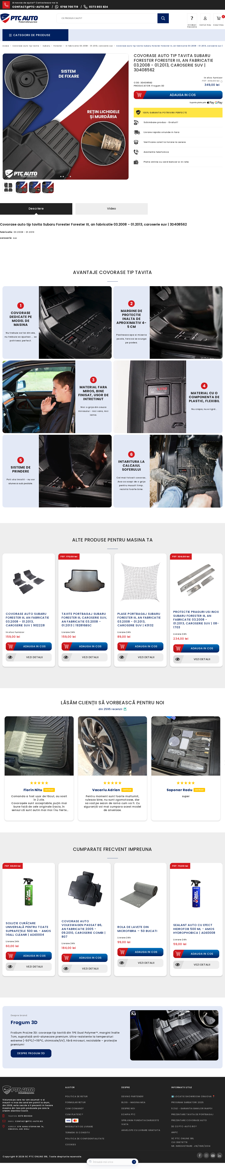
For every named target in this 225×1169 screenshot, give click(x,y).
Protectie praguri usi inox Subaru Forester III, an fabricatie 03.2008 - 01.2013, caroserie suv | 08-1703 (196, 619)
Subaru (46, 46)
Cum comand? (74, 1108)
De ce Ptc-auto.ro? (184, 1126)
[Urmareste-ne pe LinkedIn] (219, 1155)
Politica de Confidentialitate (84, 1138)
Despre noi (128, 1108)
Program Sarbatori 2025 (187, 1102)
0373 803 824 (98, 7)
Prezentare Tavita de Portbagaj (192, 1114)
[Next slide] (123, 116)
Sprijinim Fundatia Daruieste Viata (140, 1122)
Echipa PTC (128, 1114)
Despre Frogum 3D (31, 1053)
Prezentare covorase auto (189, 1120)
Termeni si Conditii (77, 1132)
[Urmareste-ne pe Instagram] (206, 1155)
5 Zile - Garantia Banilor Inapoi (192, 1108)
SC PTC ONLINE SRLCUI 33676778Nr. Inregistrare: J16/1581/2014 (191, 1142)
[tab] (60, 176)
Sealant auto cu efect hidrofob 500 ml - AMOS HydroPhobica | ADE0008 (194, 929)
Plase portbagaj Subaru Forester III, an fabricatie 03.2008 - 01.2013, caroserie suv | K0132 (139, 619)
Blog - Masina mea (133, 1102)
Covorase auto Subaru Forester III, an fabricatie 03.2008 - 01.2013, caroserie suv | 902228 (27, 619)
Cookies (70, 1144)
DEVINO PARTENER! (132, 1096)
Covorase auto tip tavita (26, 46)
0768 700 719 (69, 7)
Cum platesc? (74, 1114)
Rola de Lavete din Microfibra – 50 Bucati (137, 929)
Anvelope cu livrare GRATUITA (140, 1130)
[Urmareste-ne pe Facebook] (200, 1155)
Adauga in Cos (34, 646)
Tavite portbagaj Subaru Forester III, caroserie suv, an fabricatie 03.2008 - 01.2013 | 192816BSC (84, 619)
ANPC (174, 1132)
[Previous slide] (7, 116)
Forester (58, 46)
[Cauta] (163, 18)
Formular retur (75, 1102)
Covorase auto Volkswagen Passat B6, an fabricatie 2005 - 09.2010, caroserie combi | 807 (84, 929)
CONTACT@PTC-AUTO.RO (29, 1121)
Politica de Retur (76, 1096)
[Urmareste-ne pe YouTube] (213, 1155)
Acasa (5, 46)
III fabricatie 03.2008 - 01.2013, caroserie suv (89, 46)
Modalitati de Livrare (79, 1126)
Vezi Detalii (34, 657)
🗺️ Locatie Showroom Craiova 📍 (193, 1096)
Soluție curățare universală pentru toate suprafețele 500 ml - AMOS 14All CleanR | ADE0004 (28, 929)
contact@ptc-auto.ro (30, 7)
